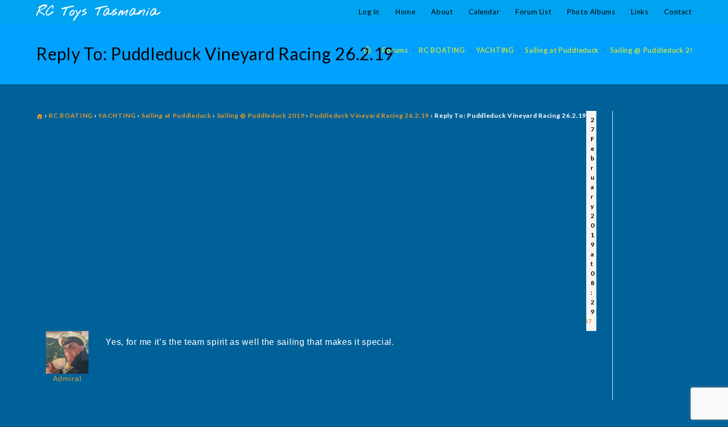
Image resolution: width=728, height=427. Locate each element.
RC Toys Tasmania (97, 12)
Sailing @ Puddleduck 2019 (261, 115)
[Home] (367, 50)
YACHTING (117, 115)
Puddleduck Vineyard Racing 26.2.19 (369, 115)
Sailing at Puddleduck (176, 115)
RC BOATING (70, 115)
